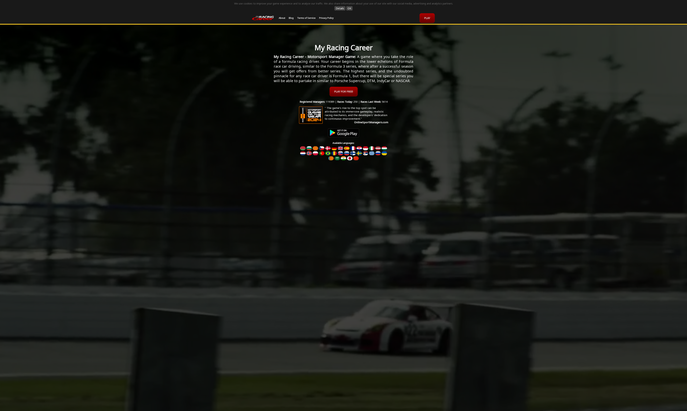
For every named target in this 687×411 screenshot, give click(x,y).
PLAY (427, 18)
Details (340, 8)
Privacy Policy (326, 17)
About (282, 17)
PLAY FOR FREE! (343, 91)
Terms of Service (306, 17)
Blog (291, 17)
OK (349, 8)
